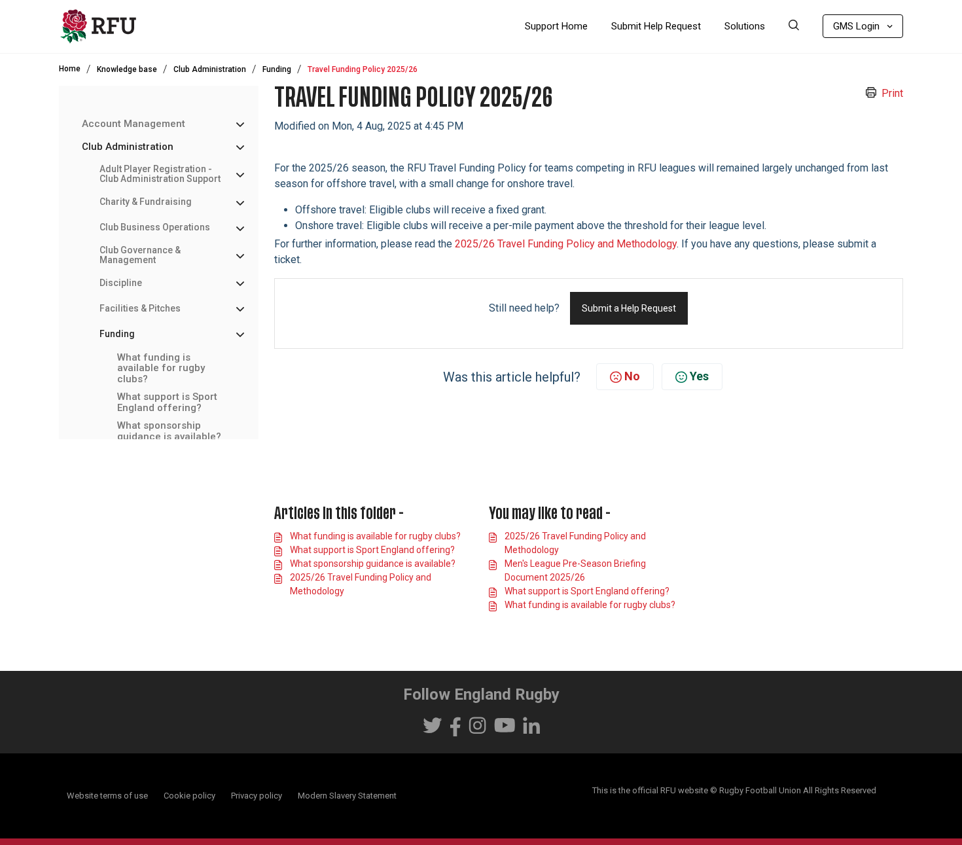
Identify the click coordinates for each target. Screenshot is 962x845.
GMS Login (856, 26)
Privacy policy (256, 795)
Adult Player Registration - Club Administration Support (160, 174)
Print (892, 93)
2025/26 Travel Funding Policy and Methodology (566, 244)
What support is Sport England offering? (167, 402)
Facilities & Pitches (140, 309)
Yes (699, 376)
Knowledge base (127, 69)
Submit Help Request (656, 26)
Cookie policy (189, 795)
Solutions (744, 26)
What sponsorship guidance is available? (169, 431)
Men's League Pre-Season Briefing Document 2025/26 (575, 570)
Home (69, 68)
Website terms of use (107, 795)
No (632, 376)
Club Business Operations (154, 227)
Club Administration (209, 69)
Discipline (120, 283)
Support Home (556, 26)
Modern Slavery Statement (347, 795)
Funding (276, 69)
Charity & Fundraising (145, 202)
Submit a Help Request (629, 308)
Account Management (133, 124)
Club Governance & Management (140, 255)
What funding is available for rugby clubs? (161, 368)
